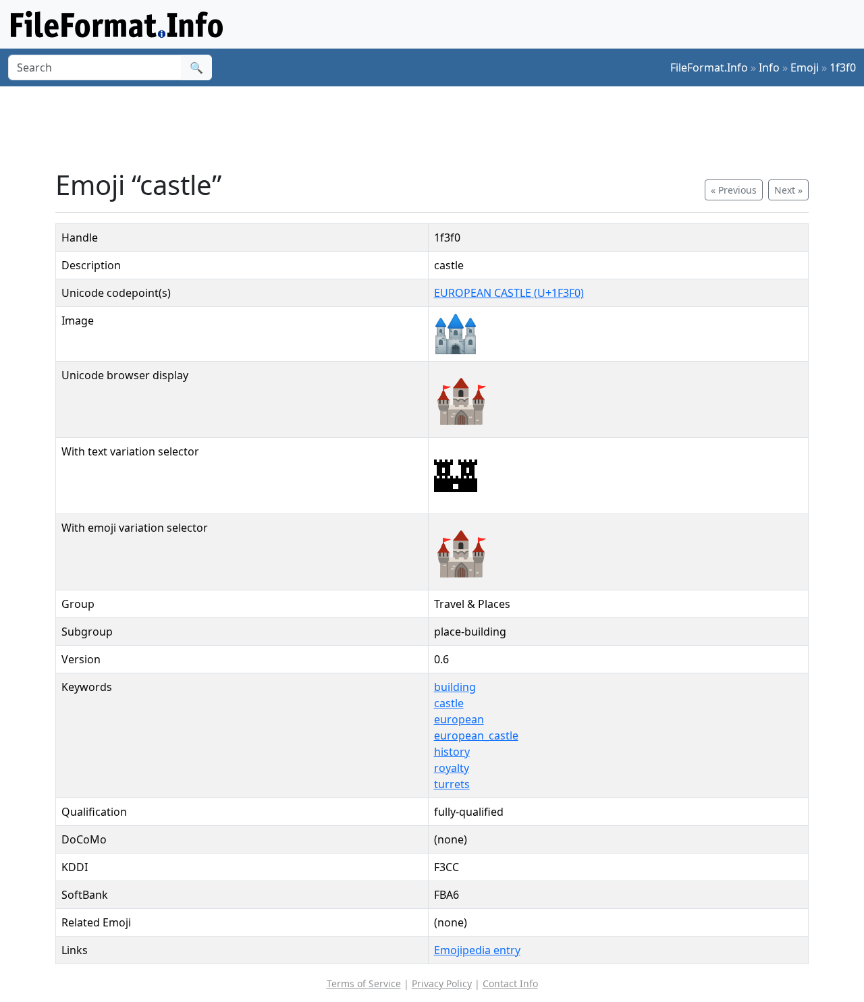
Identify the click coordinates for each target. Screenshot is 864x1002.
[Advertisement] (440, 127)
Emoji (804, 67)
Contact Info (510, 983)
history (452, 751)
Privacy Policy (442, 983)
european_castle (476, 735)
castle (449, 703)
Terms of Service (364, 983)
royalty (451, 767)
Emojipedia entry (477, 950)
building (455, 686)
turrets (452, 784)
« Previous (734, 190)
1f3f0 (843, 67)
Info (769, 67)
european (459, 719)
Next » (788, 190)
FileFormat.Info (709, 67)
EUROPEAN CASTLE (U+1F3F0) (509, 292)
